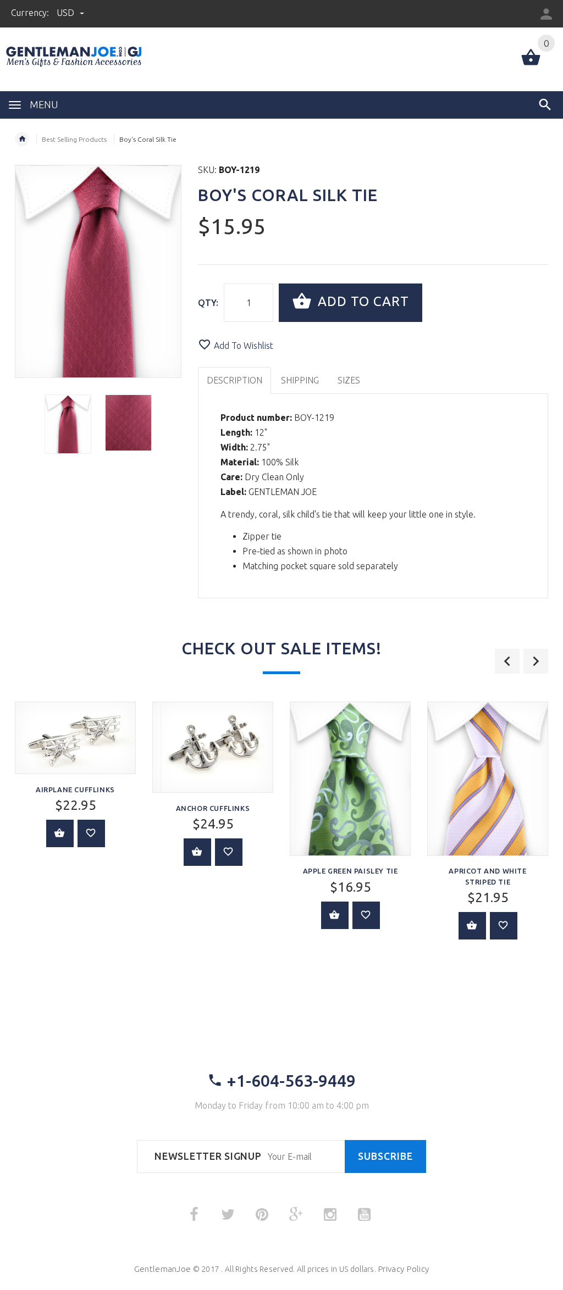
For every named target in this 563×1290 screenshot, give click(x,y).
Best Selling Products (74, 139)
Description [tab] (234, 380)
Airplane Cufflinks (75, 789)
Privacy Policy (403, 1269)
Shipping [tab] (300, 380)
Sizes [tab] (349, 380)
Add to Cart (361, 301)
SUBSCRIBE (385, 1156)
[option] (68, 424)
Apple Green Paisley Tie (350, 871)
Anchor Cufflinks (213, 808)
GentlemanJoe (162, 1269)
